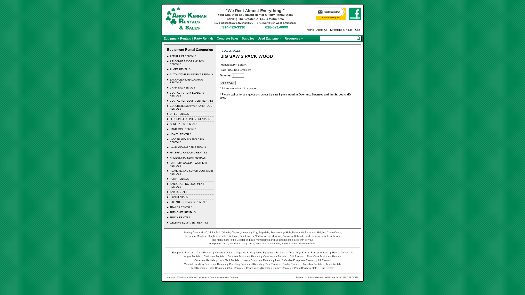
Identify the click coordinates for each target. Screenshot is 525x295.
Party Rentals (203, 38)
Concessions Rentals (258, 268)
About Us (322, 29)
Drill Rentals (297, 256)
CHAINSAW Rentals (182, 87)
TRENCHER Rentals (183, 212)
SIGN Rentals (179, 197)
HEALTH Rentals (180, 134)
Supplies (248, 38)
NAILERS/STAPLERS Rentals (188, 157)
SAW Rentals (178, 192)
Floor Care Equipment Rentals (324, 256)
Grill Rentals (327, 268)
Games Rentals (282, 268)
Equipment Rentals (177, 38)
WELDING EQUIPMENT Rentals (189, 222)
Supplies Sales (244, 252)
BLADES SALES (231, 50)
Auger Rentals (192, 256)
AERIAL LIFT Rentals (183, 56)
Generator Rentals (204, 260)
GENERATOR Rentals (183, 124)
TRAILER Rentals (181, 207)
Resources (292, 38)
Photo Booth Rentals (305, 268)
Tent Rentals (198, 268)
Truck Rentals (333, 264)
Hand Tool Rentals (228, 260)
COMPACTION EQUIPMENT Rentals (191, 100)
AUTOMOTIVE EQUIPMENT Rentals (191, 74)
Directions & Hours (341, 29)
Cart (357, 29)
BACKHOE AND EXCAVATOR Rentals (186, 81)
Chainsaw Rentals (214, 256)
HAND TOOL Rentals (183, 129)
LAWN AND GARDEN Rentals (188, 147)
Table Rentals (216, 268)
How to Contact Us (342, 252)
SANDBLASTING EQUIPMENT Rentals (187, 185)
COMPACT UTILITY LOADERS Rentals (187, 94)
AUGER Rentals (180, 69)
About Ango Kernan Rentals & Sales (309, 252)
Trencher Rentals (312, 264)
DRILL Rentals (179, 113)
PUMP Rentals (179, 178)
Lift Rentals (324, 260)
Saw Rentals (272, 264)
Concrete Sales (228, 38)
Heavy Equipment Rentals (257, 260)
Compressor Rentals (274, 256)
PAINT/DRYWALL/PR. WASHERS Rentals (188, 164)
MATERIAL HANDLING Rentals (188, 152)
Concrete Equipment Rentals (244, 256)
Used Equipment (269, 38)
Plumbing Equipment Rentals (245, 264)
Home (310, 29)
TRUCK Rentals (180, 217)
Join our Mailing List (331, 17)
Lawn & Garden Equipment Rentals (295, 260)
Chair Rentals (235, 268)
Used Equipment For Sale (270, 252)
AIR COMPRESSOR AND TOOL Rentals (187, 63)
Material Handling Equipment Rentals (205, 264)
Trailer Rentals (291, 264)
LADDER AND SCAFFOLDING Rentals (187, 141)
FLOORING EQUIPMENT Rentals (190, 119)
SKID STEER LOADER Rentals (188, 202)
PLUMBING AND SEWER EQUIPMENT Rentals (191, 172)
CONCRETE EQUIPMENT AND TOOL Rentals (191, 107)
